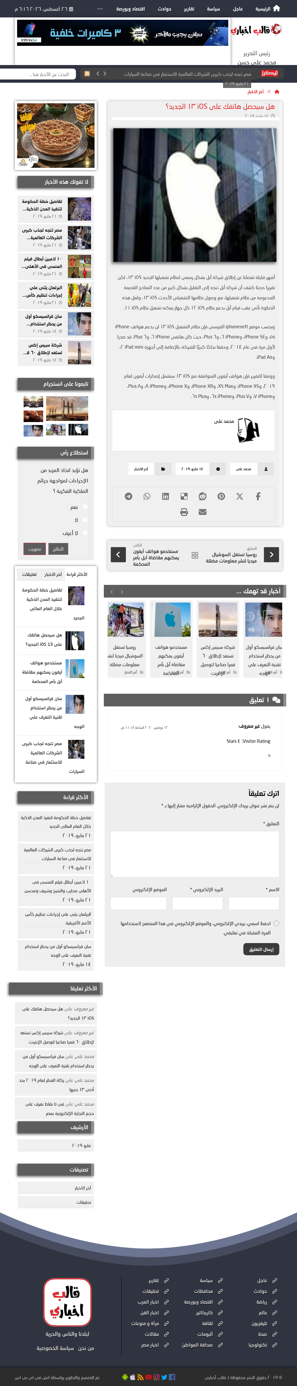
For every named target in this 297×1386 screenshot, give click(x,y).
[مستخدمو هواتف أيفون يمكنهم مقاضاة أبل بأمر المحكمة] (75, 670)
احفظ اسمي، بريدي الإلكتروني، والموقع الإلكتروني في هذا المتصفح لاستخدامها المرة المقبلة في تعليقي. (196, 927)
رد (269, 755)
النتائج (58, 548)
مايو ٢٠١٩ (81, 1145)
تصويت (34, 548)
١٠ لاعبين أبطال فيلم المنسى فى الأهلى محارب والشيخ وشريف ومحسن (185, 74)
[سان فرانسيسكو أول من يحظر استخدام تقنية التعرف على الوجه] (79, 324)
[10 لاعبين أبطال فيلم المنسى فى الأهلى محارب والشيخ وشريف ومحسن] (79, 266)
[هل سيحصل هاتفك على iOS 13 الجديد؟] (75, 642)
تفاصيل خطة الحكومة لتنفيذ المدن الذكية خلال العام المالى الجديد (56, 822)
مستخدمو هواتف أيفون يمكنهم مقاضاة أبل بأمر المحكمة (42, 672)
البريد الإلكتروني (206, 889)
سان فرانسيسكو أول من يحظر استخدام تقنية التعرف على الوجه (58, 951)
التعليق (271, 823)
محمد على (243, 469)
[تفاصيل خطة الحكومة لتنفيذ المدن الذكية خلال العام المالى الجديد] (79, 209)
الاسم (272, 889)
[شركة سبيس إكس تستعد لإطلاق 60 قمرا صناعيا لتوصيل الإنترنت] (79, 352)
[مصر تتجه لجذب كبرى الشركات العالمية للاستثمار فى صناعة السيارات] (79, 237)
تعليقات (29, 574)
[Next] (105, 74)
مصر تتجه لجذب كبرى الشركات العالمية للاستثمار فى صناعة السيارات (57, 854)
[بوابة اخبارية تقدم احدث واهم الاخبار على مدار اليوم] (256, 29)
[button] (100, 8)
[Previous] (98, 74)
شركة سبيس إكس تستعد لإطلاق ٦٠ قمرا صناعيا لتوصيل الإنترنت (42, 352)
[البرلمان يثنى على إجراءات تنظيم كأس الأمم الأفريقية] (79, 295)
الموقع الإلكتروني (150, 889)
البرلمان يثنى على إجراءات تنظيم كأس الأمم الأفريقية (44, 294)
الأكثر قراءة (76, 574)
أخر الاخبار (141, 469)
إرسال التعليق (261, 949)
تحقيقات (84, 1202)
